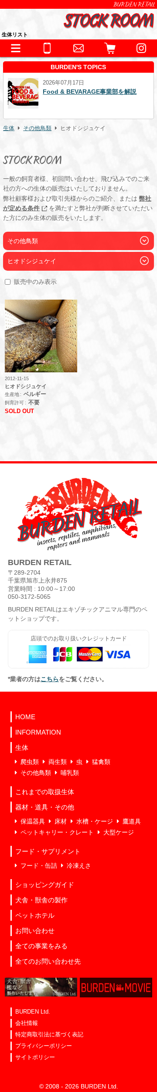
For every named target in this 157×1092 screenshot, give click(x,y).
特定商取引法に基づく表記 (49, 1034)
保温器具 (32, 821)
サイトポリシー (35, 1057)
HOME (25, 717)
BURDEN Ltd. (32, 1011)
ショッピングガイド (44, 884)
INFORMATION (38, 732)
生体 (8, 128)
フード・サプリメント (48, 851)
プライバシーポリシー (43, 1046)
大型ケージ (118, 832)
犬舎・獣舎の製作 (41, 900)
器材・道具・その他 (44, 807)
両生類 (57, 761)
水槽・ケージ (94, 821)
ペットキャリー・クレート (57, 832)
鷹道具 (132, 821)
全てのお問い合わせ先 (48, 961)
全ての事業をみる (41, 946)
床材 (61, 821)
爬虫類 (29, 761)
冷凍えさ (79, 865)
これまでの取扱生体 (44, 791)
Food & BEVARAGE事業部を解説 (90, 91)
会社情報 (26, 1023)
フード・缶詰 (38, 865)
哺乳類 (70, 772)
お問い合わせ (35, 930)
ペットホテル (35, 915)
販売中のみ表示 (35, 281)
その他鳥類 (37, 128)
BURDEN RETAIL (134, 4)
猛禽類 (101, 761)
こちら (50, 678)
